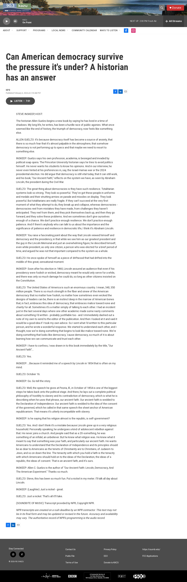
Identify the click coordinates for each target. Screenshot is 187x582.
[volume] (15, 21)
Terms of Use (71, 563)
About (6, 30)
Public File (70, 556)
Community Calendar (84, 30)
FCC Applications (150, 556)
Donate (176, 7)
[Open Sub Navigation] (12, 30)
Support (22, 30)
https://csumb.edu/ (151, 549)
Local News (58, 30)
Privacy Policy (110, 549)
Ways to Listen (109, 30)
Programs (39, 30)
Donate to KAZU (111, 563)
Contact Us (70, 549)
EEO (106, 556)
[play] (6, 21)
